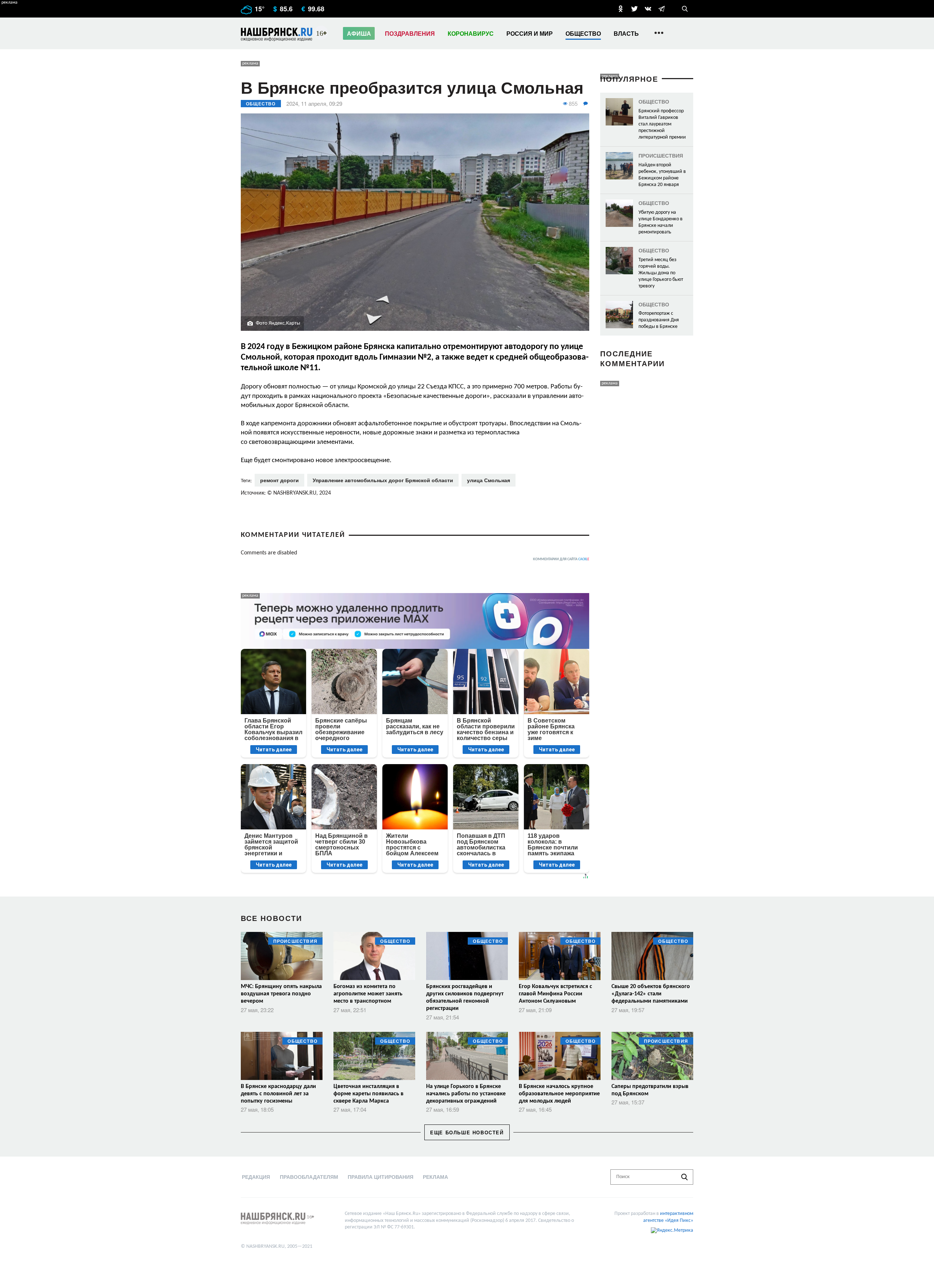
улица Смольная (488, 480)
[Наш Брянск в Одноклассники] (620, 8)
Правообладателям (309, 1176)
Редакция (256, 1176)
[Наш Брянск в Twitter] (634, 8)
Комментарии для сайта (561, 559)
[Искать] (684, 1177)
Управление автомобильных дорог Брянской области (383, 480)
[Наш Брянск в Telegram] (661, 8)
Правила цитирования (380, 1176)
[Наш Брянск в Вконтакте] (648, 8)
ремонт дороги (279, 480)
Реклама (435, 1176)
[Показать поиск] (684, 9)
